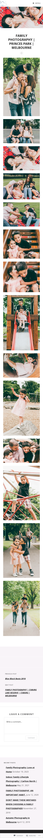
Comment (31, 738)
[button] (21, 87)
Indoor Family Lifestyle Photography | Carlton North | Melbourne (21, 781)
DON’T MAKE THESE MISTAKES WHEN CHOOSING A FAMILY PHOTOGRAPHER (21, 804)
